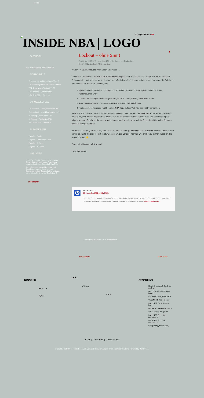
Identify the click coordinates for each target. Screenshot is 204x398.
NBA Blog (85, 286)
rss (152, 34)
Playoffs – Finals (35, 136)
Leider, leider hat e (164, 296)
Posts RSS (98, 340)
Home (36, 3)
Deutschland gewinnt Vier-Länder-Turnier (45, 85)
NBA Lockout (128, 61)
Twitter (41, 296)
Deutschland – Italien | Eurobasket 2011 (44, 109)
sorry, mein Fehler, (161, 326)
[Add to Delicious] (132, 164)
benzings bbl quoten (160, 312)
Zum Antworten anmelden (77, 206)
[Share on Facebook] (99, 164)
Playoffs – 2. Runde (36, 143)
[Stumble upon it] (143, 164)
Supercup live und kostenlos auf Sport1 (44, 81)
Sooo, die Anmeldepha (156, 316)
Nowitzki (106, 64)
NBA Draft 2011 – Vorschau (39, 95)
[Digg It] (121, 164)
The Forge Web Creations (119, 349)
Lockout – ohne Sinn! (99, 55)
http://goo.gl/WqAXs (151, 201)
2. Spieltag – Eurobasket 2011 (40, 116)
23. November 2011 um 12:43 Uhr (96, 193)
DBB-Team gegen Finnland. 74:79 (42, 88)
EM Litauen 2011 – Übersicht (40, 123)
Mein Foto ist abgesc (161, 300)
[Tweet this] (110, 164)
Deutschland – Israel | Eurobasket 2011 (44, 112)
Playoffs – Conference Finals (40, 140)
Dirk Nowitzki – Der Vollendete (40, 92)
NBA (100, 64)
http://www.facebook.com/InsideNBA (40, 68)
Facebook (43, 288)
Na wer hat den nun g (163, 308)
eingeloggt (94, 240)
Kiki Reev (87, 190)
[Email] (165, 164)
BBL (87, 64)
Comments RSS (113, 340)
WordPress (144, 349)
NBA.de (109, 294)
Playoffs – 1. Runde (36, 147)
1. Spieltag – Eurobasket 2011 (40, 119)
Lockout (93, 64)
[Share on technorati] (154, 164)
